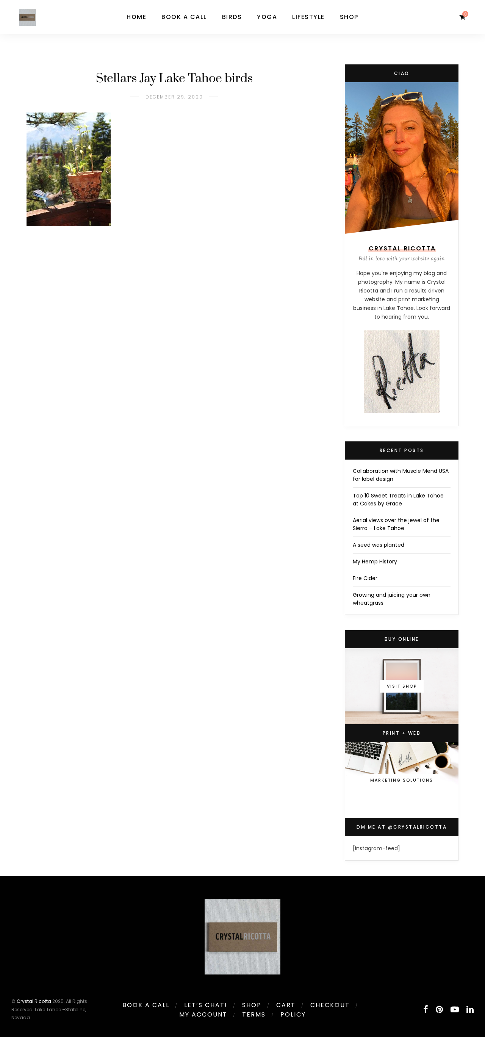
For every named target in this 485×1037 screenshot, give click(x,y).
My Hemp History (375, 561)
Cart (286, 1005)
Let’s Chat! (205, 1005)
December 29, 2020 (174, 97)
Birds (232, 17)
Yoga (267, 17)
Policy (293, 1014)
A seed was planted (378, 545)
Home (136, 17)
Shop (349, 17)
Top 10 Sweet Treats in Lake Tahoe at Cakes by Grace (398, 499)
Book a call (184, 17)
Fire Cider (365, 578)
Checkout (330, 1005)
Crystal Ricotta (34, 1001)
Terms (254, 1014)
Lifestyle (308, 17)
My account (203, 1014)
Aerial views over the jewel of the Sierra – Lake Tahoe (396, 524)
